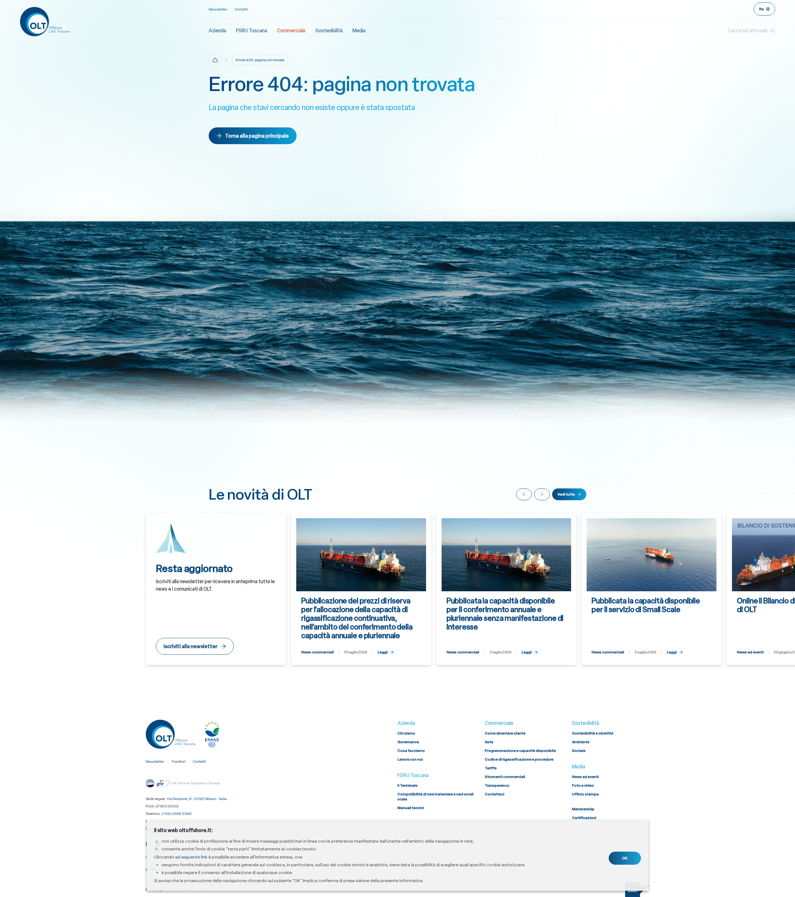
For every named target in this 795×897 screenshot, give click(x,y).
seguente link (194, 857)
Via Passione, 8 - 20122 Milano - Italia (197, 798)
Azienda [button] (217, 30)
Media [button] (359, 30)
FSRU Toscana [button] (251, 30)
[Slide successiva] (542, 494)
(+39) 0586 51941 (176, 813)
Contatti (241, 9)
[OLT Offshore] (114, 21)
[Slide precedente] (524, 494)
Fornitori (178, 761)
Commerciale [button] (291, 30)
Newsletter (218, 9)
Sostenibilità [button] (329, 30)
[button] (751, 30)
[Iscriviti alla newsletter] (216, 589)
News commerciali (317, 652)
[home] (215, 60)
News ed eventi (750, 652)
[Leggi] (361, 589)
